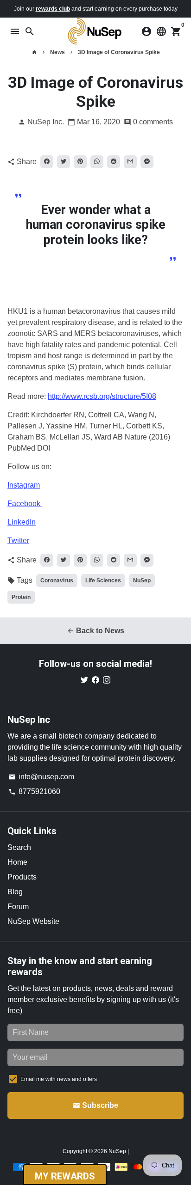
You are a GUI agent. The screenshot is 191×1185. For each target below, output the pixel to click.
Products (22, 877)
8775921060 (34, 791)
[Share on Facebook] (46, 161)
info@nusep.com (41, 777)
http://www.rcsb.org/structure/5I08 (102, 396)
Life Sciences (103, 580)
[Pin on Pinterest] (80, 161)
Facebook (24, 503)
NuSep (142, 580)
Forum (18, 906)
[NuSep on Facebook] (95, 680)
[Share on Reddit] (113, 161)
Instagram (23, 485)
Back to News (95, 631)
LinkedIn (21, 522)
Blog (15, 892)
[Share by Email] (130, 161)
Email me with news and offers (58, 1079)
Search (19, 847)
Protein (21, 597)
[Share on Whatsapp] (96, 161)
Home (17, 862)
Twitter (18, 540)
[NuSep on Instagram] (106, 680)
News (57, 52)
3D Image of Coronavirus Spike (119, 52)
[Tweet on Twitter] (63, 161)
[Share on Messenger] (146, 161)
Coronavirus (56, 580)
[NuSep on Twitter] (84, 680)
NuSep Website (33, 921)
